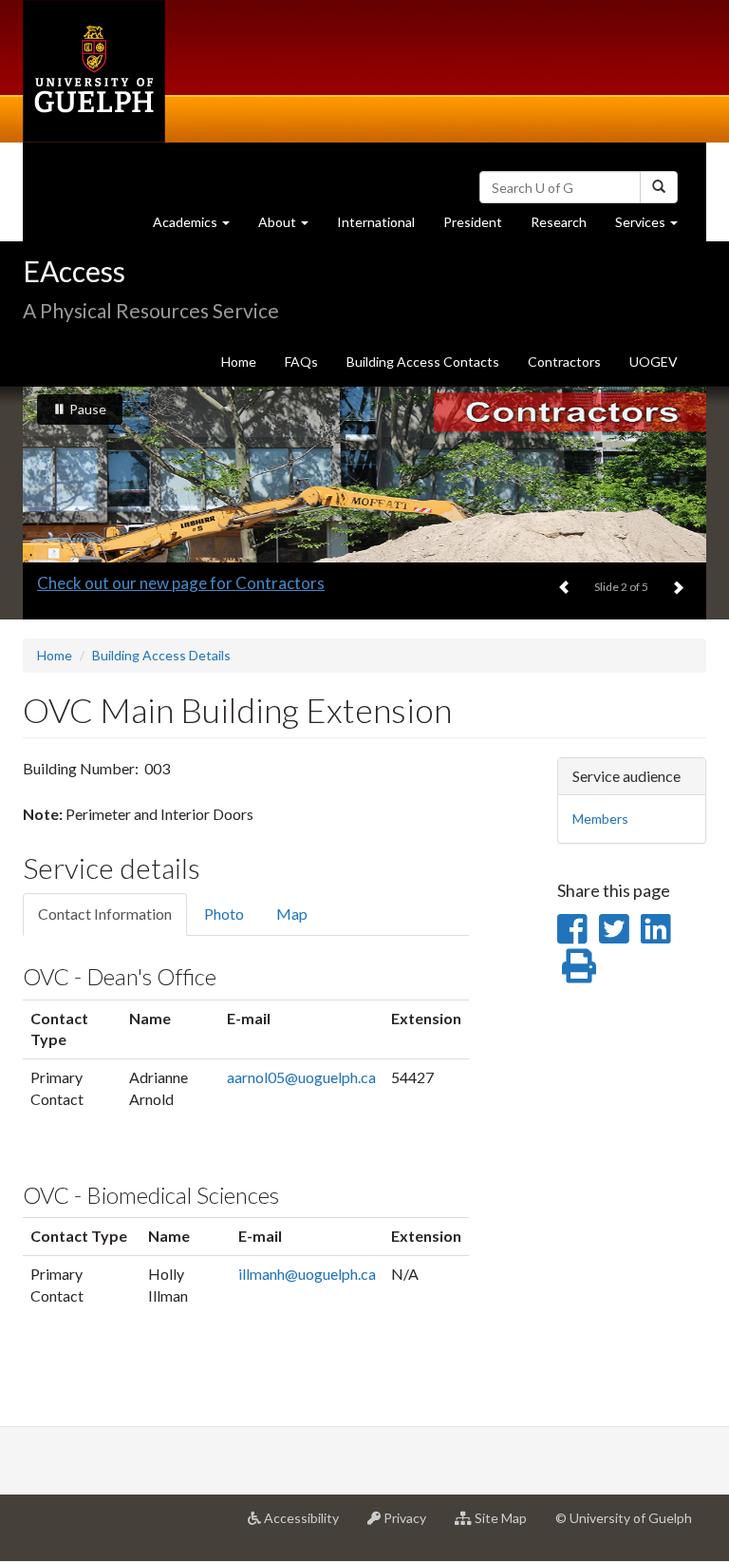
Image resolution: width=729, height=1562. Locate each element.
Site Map (506, 1525)
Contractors (564, 361)
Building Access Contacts (422, 361)
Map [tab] (292, 914)
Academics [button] (198, 227)
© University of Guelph (623, 1518)
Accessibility (307, 1525)
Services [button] (653, 227)
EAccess (74, 271)
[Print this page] (579, 965)
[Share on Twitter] (613, 928)
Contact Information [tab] (105, 914)
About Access (86, 583)
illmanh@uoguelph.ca (307, 1274)
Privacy (410, 1525)
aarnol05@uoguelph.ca (301, 1077)
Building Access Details (161, 655)
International (376, 222)
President (472, 222)
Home (238, 361)
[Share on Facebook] (572, 928)
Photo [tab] (224, 914)
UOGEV (653, 361)
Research (566, 227)
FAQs (301, 361)
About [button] (290, 227)
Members (600, 818)
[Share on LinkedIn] (655, 928)
